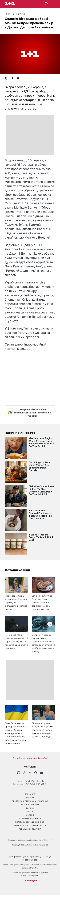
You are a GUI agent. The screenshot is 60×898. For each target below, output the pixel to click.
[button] (53, 4)
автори (30, 815)
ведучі (30, 811)
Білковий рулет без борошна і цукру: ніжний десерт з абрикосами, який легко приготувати (42, 602)
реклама (30, 797)
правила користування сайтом (30, 825)
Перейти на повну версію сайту (30, 758)
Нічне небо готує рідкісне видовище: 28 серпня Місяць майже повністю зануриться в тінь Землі (16, 641)
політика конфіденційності (30, 822)
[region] (30, 135)
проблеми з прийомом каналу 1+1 (30, 801)
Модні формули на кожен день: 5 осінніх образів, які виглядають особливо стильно (16, 602)
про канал (30, 794)
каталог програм (30, 804)
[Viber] (18, 78)
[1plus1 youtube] (41, 773)
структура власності (30, 818)
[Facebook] (6, 78)
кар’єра (30, 808)
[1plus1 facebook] (35, 773)
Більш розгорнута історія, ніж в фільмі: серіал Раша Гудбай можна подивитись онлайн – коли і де (42, 730)
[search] (46, 4)
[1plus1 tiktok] (30, 773)
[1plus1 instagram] (18, 773)
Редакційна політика (30, 829)
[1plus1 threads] (24, 773)
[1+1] (10, 3)
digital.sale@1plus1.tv (30, 868)
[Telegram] (12, 78)
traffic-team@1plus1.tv (30, 876)
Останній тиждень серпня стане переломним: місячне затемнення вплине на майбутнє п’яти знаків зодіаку (43, 643)
